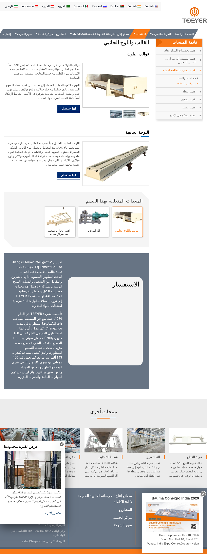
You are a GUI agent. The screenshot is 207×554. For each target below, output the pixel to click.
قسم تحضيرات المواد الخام (179, 50)
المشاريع (61, 34)
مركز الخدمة (122, 517)
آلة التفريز (153, 457)
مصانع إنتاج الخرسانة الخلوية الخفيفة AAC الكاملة (105, 499)
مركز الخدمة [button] (45, 34)
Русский (97, 6)
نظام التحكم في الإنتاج (182, 115)
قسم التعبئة (188, 107)
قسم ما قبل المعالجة (187, 83)
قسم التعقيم (188, 99)
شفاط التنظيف (108, 457)
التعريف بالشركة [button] (161, 34)
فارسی (9, 6)
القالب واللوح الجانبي (127, 230)
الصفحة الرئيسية (184, 34)
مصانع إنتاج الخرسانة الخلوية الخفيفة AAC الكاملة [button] (101, 34)
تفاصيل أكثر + (53, 513)
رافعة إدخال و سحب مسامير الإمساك (60, 232)
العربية (61, 6)
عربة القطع (194, 457)
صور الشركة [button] (24, 34)
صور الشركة (122, 525)
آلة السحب (93, 230)
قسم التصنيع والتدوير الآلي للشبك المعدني (180, 60)
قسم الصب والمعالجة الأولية (179, 70)
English (149, 6)
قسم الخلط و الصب (188, 78)
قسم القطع (189, 91)
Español (79, 6)
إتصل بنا (6, 34)
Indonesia (27, 6)
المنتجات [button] (140, 34)
